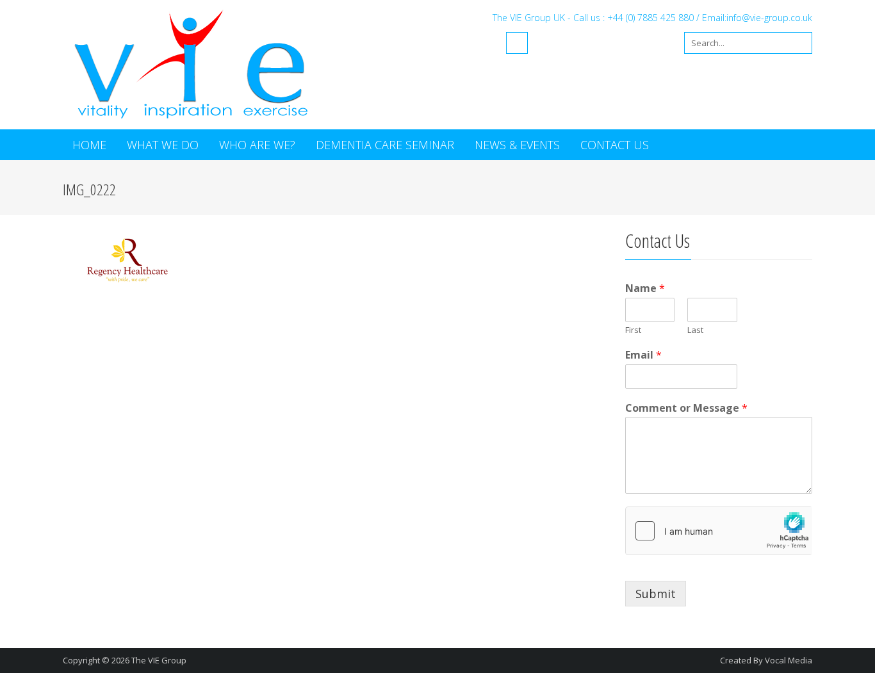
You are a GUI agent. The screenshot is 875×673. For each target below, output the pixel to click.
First (633, 330)
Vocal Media (788, 660)
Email (643, 355)
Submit (655, 593)
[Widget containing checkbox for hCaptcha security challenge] (719, 531)
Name (645, 288)
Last (695, 330)
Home (89, 144)
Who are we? (257, 144)
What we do (163, 144)
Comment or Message (686, 408)
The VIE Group (158, 660)
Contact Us (614, 144)
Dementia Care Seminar (385, 144)
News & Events (517, 144)
